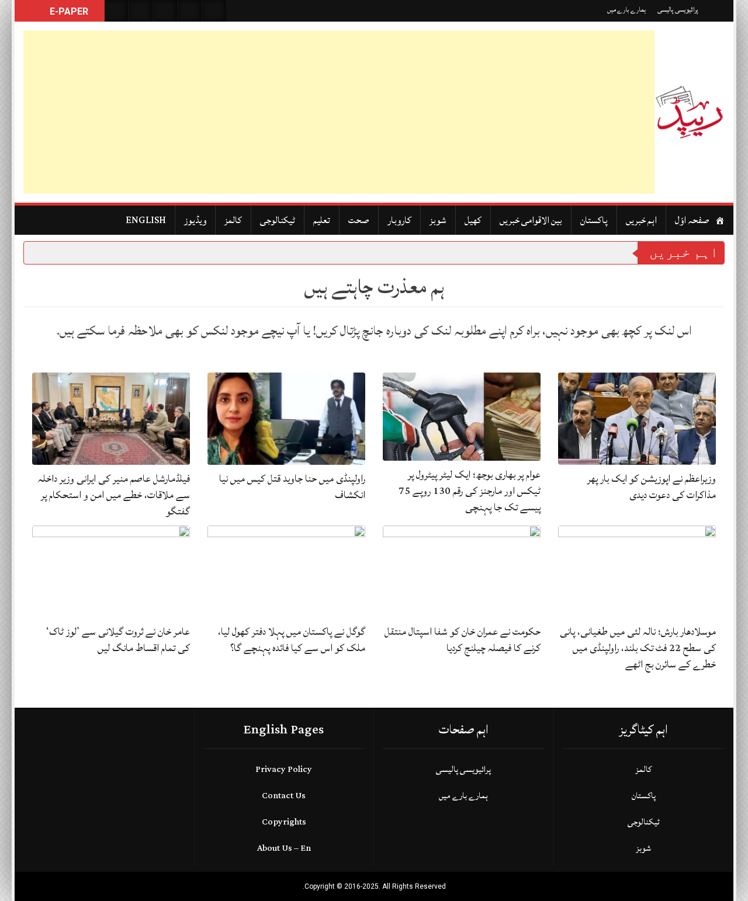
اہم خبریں (641, 220)
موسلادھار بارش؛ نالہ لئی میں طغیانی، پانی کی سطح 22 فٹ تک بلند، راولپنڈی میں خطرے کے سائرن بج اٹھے (638, 647)
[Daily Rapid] (689, 112)
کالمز (233, 220)
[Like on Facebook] (141, 11)
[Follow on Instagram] (214, 11)
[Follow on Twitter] (165, 11)
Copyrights (284, 821)
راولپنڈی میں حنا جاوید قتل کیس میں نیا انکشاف (292, 486)
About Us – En (284, 848)
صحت (358, 220)
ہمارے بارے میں (626, 9)
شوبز (438, 220)
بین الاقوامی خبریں (531, 220)
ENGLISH (146, 220)
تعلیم (321, 220)
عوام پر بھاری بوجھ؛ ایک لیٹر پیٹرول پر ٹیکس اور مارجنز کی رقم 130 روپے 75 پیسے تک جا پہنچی (470, 490)
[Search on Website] (116, 11)
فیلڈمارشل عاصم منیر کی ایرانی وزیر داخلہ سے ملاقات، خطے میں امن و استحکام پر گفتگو (114, 494)
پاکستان (594, 220)
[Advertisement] (338, 112)
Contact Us (284, 795)
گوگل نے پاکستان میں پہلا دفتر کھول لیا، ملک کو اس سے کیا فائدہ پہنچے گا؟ (291, 639)
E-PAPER (67, 11)
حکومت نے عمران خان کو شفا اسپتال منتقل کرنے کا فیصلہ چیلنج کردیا (463, 639)
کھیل (473, 220)
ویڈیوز (195, 220)
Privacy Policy (283, 769)
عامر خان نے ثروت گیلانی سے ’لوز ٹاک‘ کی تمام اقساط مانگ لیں (118, 639)
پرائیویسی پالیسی (677, 9)
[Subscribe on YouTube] (190, 11)
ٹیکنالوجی (277, 220)
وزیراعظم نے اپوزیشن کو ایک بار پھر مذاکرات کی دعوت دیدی (651, 486)
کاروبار (399, 220)
